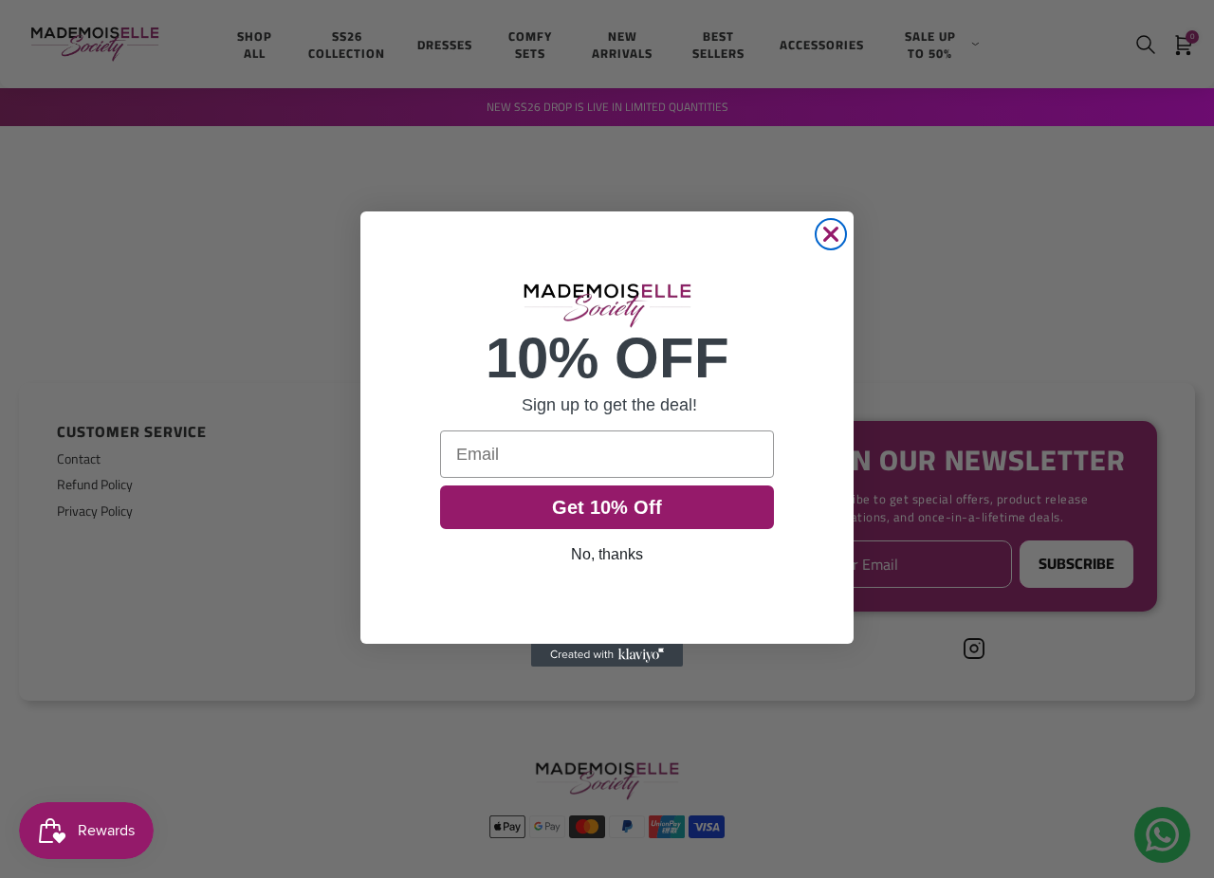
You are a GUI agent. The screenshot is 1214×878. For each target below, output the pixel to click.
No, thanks (607, 554)
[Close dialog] (831, 234)
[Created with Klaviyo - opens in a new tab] (607, 655)
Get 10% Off (607, 507)
